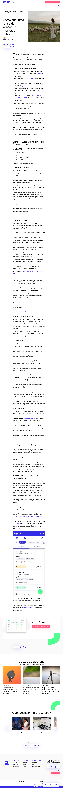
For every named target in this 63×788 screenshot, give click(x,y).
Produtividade (6, 17)
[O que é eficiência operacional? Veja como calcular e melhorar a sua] (51, 675)
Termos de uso (29, 786)
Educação (34, 762)
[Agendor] (7, 2)
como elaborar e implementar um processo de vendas (26, 516)
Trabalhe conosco (17, 764)
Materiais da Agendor (31, 745)
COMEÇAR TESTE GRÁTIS (40, 626)
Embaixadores (16, 766)
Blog (33, 764)
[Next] (55, 728)
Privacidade (36, 786)
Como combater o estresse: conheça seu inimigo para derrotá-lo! (10, 689)
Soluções (25, 762)
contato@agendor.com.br (21, 783)
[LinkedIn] (52, 766)
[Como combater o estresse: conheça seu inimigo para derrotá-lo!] (12, 675)
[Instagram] (55, 766)
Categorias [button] (40, 1)
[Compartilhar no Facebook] (13, 47)
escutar (33, 78)
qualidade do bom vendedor (25, 87)
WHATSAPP (6, 47)
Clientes (24, 764)
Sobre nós (15, 762)
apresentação (32, 343)
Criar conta (54, 773)
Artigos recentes (24, 1)
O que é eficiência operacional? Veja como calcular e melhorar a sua (50, 689)
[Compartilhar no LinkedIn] (15, 47)
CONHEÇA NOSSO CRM (51, 1)
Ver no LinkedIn (11, 39)
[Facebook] (48, 766)
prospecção (39, 73)
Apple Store (38, 783)
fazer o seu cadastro (28, 607)
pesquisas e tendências (29, 418)
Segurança (42, 786)
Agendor (19, 523)
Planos (24, 766)
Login (55, 770)
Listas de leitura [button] (32, 1)
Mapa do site (21, 786)
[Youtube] (58, 766)
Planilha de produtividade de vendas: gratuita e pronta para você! (31, 689)
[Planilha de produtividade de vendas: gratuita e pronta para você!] (31, 675)
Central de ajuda (36, 766)
